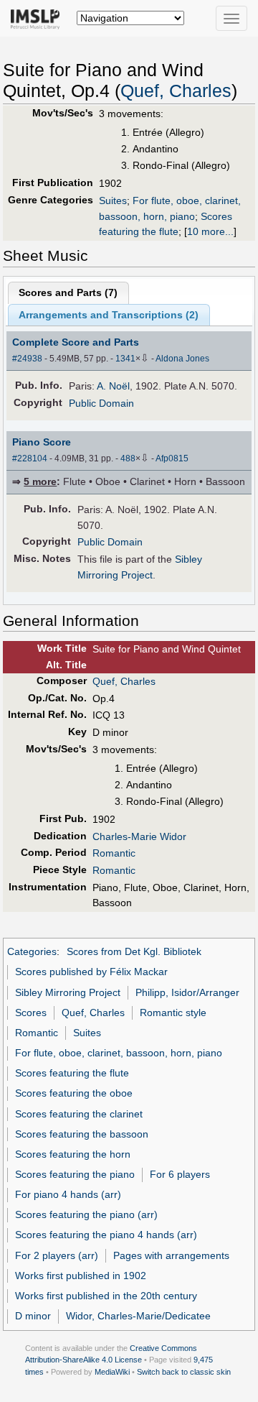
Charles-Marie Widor (139, 836)
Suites (113, 200)
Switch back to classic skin (184, 1372)
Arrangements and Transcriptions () (109, 314)
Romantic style (173, 1012)
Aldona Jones (182, 359)
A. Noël (113, 386)
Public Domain (101, 403)
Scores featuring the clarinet (79, 1114)
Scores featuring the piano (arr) (86, 1214)
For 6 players (180, 1174)
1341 (125, 359)
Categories (32, 951)
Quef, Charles (175, 91)
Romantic (113, 853)
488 (127, 458)
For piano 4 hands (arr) (68, 1194)
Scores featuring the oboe (74, 1093)
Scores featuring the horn (72, 1154)
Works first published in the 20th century (106, 1295)
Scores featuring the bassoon (81, 1134)
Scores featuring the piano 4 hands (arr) (106, 1234)
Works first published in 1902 (80, 1275)
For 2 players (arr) (56, 1255)
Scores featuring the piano (75, 1174)
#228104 (29, 458)
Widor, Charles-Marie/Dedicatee (138, 1316)
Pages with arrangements (171, 1255)
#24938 (27, 359)
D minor (33, 1316)
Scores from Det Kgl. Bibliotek (134, 951)
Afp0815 (172, 458)
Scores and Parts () (68, 292)
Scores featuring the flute (72, 1073)
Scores (31, 1012)
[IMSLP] (38, 18)
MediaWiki (112, 1372)
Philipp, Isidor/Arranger (187, 992)
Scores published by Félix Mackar (91, 971)
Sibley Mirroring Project (67, 992)
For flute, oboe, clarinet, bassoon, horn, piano (118, 1053)
